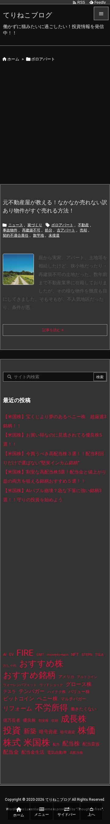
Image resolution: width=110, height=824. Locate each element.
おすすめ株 (41, 664)
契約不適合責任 (15, 235)
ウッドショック (51, 685)
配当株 (71, 743)
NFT (75, 654)
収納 (54, 721)
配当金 (11, 752)
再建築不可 (31, 230)
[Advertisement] (55, 126)
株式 (12, 742)
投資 (12, 730)
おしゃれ (9, 665)
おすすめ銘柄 (29, 675)
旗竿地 (38, 235)
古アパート (66, 230)
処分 (48, 230)
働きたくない (83, 708)
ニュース (15, 225)
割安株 (43, 721)
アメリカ (66, 676)
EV (11, 654)
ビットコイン (18, 698)
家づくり (35, 225)
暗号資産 (48, 732)
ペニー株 (47, 698)
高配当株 (76, 753)
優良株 (29, 720)
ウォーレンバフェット (20, 685)
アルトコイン (87, 677)
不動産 (83, 225)
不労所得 (51, 708)
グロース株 (79, 684)
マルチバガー (73, 698)
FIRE (25, 653)
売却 (83, 230)
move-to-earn (57, 654)
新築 (30, 731)
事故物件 (10, 230)
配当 (56, 744)
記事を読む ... (55, 330)
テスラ (9, 691)
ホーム (13, 59)
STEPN (87, 654)
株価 (86, 730)
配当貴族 (91, 744)
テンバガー (32, 691)
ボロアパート (62, 225)
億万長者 (11, 720)
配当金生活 (32, 752)
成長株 (73, 719)
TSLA (99, 654)
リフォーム (17, 708)
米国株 (37, 742)
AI (4, 654)
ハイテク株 (56, 692)
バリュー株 (79, 691)
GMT (40, 655)
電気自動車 (57, 752)
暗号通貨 (67, 732)
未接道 (54, 235)
